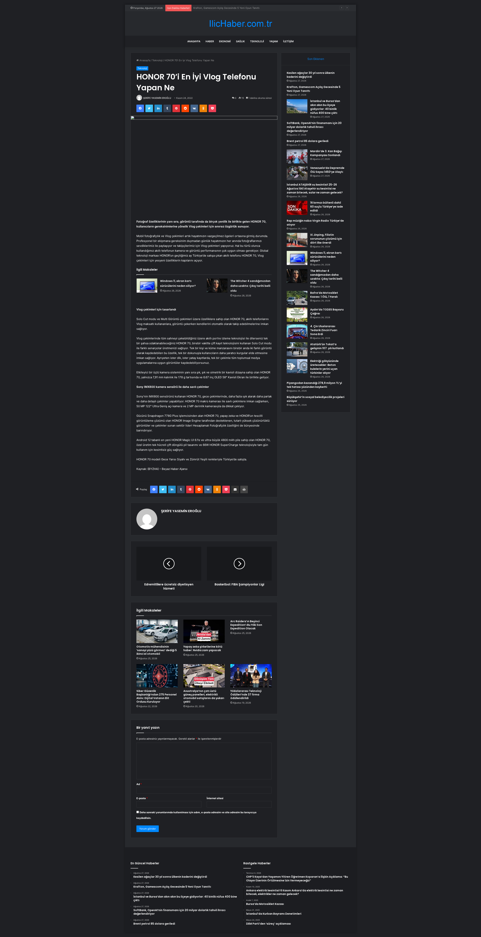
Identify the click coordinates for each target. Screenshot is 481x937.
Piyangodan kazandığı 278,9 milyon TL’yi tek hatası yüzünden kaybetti (314, 385)
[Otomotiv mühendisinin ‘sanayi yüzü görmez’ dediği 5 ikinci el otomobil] (157, 631)
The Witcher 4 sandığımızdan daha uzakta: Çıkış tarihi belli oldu (250, 286)
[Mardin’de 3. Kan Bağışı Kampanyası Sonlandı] (297, 156)
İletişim (288, 41)
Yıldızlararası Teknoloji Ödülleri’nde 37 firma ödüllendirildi (246, 694)
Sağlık (240, 41)
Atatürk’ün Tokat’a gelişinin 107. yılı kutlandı (327, 346)
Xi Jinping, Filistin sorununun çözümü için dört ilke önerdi (326, 239)
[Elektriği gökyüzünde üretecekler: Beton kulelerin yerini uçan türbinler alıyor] (297, 366)
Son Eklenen (315, 59)
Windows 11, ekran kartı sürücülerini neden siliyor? (326, 257)
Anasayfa (193, 41)
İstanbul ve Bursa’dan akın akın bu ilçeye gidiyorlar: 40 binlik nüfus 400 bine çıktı (240, 7)
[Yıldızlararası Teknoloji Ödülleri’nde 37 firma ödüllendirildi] (251, 675)
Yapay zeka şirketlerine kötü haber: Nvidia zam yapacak (202, 648)
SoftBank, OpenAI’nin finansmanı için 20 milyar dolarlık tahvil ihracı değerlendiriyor (314, 127)
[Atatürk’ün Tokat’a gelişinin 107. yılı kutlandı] (297, 349)
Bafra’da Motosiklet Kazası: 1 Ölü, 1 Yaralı (324, 295)
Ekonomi (225, 41)
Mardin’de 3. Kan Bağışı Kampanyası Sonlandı (326, 153)
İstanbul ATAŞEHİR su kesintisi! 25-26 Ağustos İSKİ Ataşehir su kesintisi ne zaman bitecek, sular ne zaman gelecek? (315, 188)
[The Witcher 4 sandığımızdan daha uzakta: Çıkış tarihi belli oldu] (217, 286)
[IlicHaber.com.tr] (240, 23)
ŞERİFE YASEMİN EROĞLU (157, 98)
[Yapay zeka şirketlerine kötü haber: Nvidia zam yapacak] (204, 631)
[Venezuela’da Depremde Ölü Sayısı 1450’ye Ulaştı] (297, 173)
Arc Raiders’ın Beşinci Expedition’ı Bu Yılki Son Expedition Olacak (246, 624)
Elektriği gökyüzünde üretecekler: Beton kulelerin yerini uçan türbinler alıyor (324, 367)
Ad (139, 784)
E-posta (142, 798)
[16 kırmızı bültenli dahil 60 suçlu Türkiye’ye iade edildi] (297, 208)
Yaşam (273, 41)
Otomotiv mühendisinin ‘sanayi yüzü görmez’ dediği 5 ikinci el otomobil (156, 650)
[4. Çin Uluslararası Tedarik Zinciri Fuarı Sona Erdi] (297, 331)
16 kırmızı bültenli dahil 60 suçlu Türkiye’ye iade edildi (326, 206)
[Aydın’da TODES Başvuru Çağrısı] (297, 315)
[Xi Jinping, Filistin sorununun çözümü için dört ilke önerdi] (297, 240)
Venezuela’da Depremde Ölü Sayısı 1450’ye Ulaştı (327, 170)
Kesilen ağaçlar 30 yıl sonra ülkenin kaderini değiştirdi (311, 75)
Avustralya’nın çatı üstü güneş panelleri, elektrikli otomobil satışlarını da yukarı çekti (203, 696)
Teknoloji (257, 41)
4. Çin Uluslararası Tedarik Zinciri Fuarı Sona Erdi (323, 330)
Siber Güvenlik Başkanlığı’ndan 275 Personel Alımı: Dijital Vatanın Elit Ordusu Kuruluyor (156, 696)
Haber (210, 41)
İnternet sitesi (215, 798)
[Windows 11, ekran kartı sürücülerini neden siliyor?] (147, 286)
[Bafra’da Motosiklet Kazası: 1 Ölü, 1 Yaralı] (297, 298)
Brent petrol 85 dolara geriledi (307, 141)
